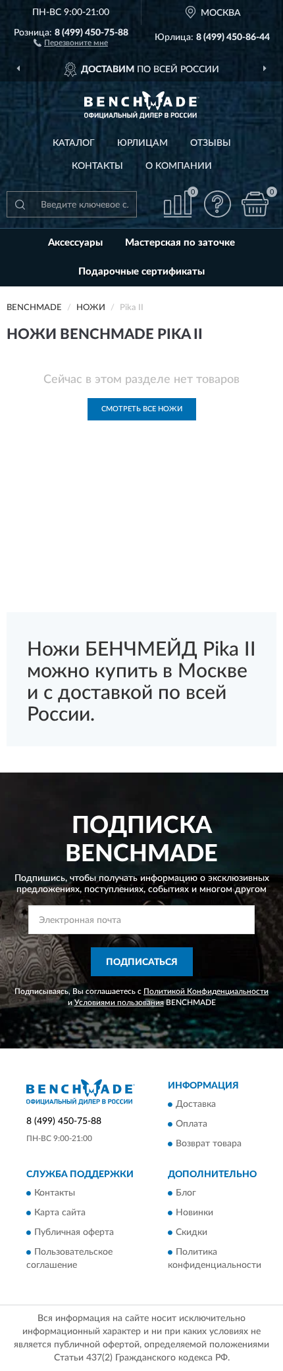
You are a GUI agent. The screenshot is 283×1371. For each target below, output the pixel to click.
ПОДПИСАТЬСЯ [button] (142, 962)
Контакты (97, 166)
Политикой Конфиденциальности (206, 991)
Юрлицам (142, 143)
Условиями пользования (119, 1002)
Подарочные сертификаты (141, 272)
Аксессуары (75, 243)
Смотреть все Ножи (141, 409)
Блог (186, 1193)
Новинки (194, 1213)
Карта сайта (60, 1213)
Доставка (196, 1104)
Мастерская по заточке (180, 243)
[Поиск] (20, 204)
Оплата (191, 1124)
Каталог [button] (74, 143)
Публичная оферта (74, 1233)
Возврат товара (209, 1143)
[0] (254, 204)
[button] (71, 42)
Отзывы (210, 143)
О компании (178, 166)
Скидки (191, 1233)
